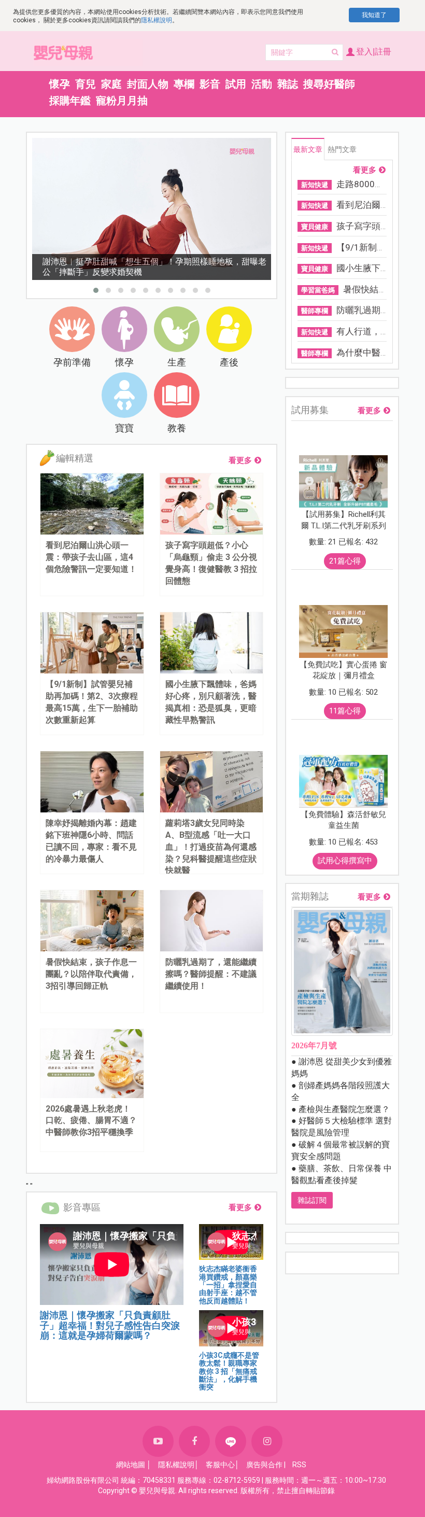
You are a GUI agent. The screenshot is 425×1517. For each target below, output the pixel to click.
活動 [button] (261, 84)
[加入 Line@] (230, 1441)
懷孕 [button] (59, 84)
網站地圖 (130, 1464)
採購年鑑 (70, 100)
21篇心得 (345, 561)
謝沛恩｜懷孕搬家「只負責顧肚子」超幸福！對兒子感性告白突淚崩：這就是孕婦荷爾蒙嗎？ (110, 1325)
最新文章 (307, 149)
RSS (299, 1464)
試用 (235, 84)
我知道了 (374, 15)
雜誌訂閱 (312, 1200)
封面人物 (147, 84)
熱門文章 (342, 149)
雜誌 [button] (287, 84)
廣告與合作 (264, 1464)
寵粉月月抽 (122, 100)
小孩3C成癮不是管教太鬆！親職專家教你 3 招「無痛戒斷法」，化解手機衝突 (229, 1371)
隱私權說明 (156, 20)
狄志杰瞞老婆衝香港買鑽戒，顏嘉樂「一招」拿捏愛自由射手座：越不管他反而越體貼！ (228, 1285)
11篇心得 (345, 710)
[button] (96, 290)
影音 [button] (210, 84)
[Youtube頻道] (158, 1441)
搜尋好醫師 (329, 84)
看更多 (240, 460)
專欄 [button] (184, 84)
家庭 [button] (111, 84)
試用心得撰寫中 (345, 860)
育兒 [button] (85, 84)
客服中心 (220, 1464)
